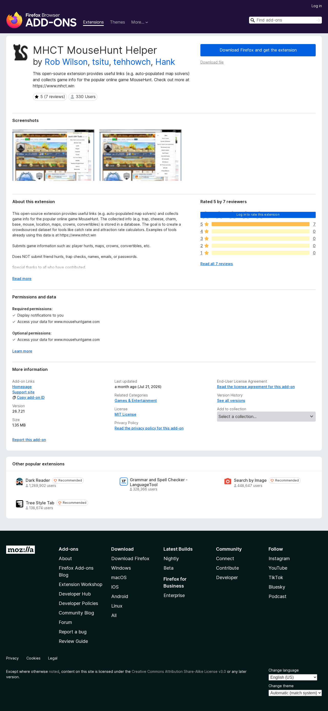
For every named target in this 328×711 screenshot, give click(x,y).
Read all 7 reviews (216, 264)
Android (119, 596)
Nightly (171, 558)
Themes (117, 22)
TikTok (276, 577)
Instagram (279, 558)
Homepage (22, 386)
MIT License (125, 414)
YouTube (278, 568)
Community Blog (76, 612)
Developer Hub (75, 594)
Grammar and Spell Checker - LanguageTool (159, 482)
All (114, 615)
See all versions (231, 400)
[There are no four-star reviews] (261, 231)
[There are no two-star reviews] (261, 246)
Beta (168, 568)
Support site (23, 392)
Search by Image (250, 480)
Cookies (33, 658)
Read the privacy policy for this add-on (149, 428)
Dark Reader (38, 480)
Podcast (277, 596)
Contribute (227, 568)
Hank (165, 62)
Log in (317, 6)
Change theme (281, 686)
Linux (116, 606)
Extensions (93, 22)
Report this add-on (29, 439)
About (65, 558)
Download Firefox (130, 558)
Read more (22, 278)
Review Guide (73, 641)
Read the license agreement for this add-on (256, 386)
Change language (284, 670)
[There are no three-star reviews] (261, 238)
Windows (121, 568)
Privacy (12, 658)
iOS (115, 587)
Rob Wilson (66, 62)
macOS (119, 577)
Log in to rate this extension (258, 214)
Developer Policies (78, 603)
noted (54, 671)
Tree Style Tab (40, 502)
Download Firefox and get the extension (258, 50)
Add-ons (68, 549)
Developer (227, 577)
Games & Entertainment (136, 400)
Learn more (22, 351)
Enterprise (174, 595)
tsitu (100, 62)
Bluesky (277, 587)
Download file (212, 62)
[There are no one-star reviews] (261, 253)
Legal (52, 658)
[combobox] (285, 20)
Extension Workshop (80, 584)
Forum (65, 622)
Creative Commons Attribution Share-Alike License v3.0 (179, 671)
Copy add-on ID (31, 397)
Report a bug (73, 631)
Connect (225, 558)
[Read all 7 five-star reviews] (261, 224)
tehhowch (132, 62)
